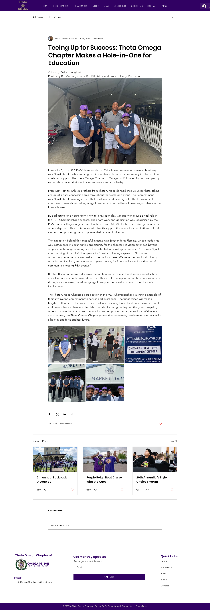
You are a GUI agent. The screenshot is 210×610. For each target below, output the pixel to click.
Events (164, 579)
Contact (165, 585)
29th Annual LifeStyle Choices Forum (151, 480)
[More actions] (160, 38)
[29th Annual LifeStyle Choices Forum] (155, 459)
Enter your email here (86, 561)
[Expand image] (66, 344)
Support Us (166, 567)
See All (173, 440)
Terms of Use (127, 606)
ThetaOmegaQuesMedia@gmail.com (33, 582)
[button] (173, 17)
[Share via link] (72, 414)
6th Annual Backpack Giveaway (52, 480)
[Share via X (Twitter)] (57, 414)
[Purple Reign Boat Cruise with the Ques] (105, 459)
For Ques (55, 17)
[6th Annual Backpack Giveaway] (55, 459)
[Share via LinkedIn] (64, 414)
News (163, 573)
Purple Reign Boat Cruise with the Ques (104, 480)
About (164, 561)
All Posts (38, 17)
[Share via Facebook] (49, 414)
